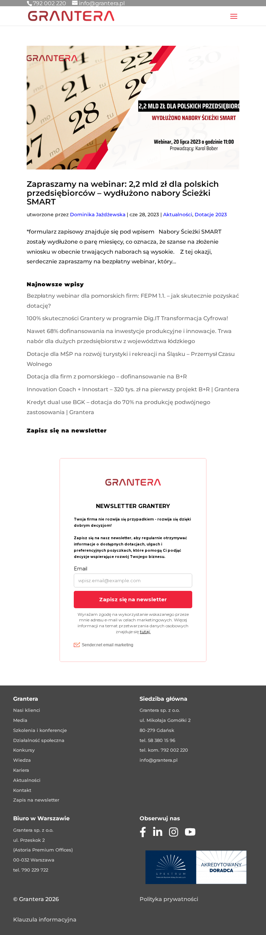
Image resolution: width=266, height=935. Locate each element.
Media (20, 720)
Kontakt (22, 790)
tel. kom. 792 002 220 (164, 750)
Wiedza (22, 760)
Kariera (21, 770)
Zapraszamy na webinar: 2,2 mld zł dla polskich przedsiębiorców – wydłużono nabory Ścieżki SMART (123, 193)
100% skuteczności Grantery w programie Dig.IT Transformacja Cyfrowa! (127, 318)
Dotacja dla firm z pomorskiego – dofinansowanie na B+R (107, 376)
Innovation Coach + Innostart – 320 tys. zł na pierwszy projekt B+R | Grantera (133, 389)
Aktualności (177, 214)
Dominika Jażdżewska (97, 214)
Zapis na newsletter (36, 800)
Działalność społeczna (38, 740)
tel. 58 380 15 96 (157, 740)
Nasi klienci (26, 710)
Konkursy (24, 750)
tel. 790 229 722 (30, 870)
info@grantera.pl (159, 760)
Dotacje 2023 (211, 214)
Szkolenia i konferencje (40, 730)
